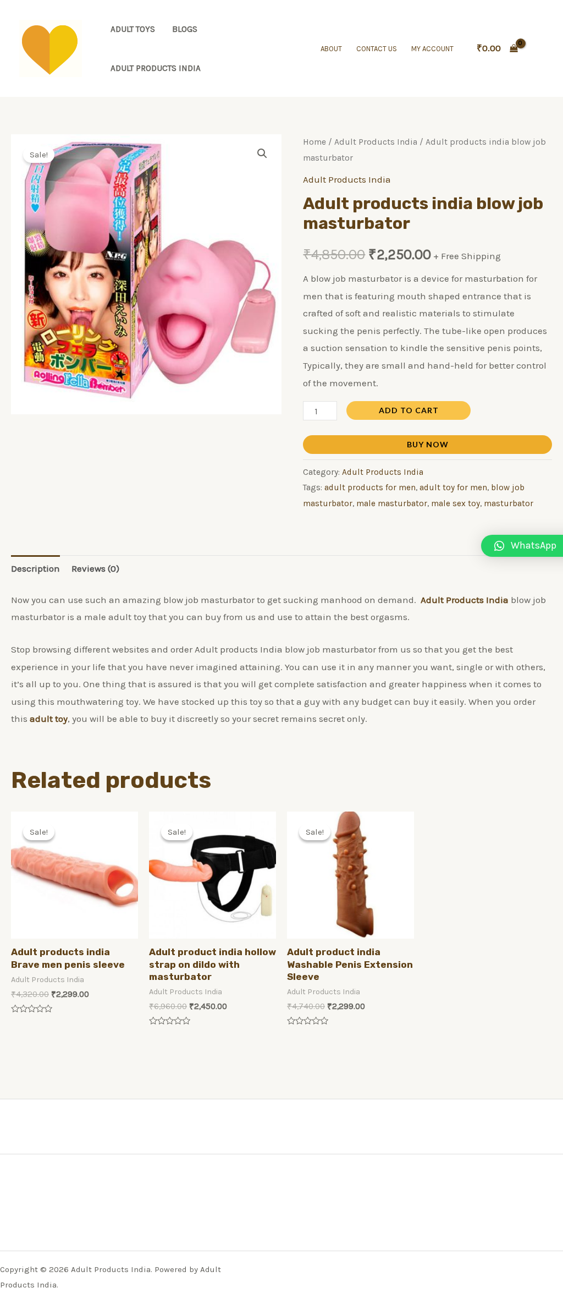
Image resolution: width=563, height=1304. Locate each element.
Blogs (184, 29)
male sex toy (455, 503)
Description (35, 568)
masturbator (508, 503)
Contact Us (376, 49)
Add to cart (409, 410)
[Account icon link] (539, 48)
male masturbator (391, 503)
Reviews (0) (95, 568)
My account (432, 49)
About (331, 49)
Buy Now (428, 444)
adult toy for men (453, 487)
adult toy (49, 718)
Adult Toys (133, 29)
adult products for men (370, 487)
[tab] (35, 568)
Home (314, 142)
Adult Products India (156, 68)
